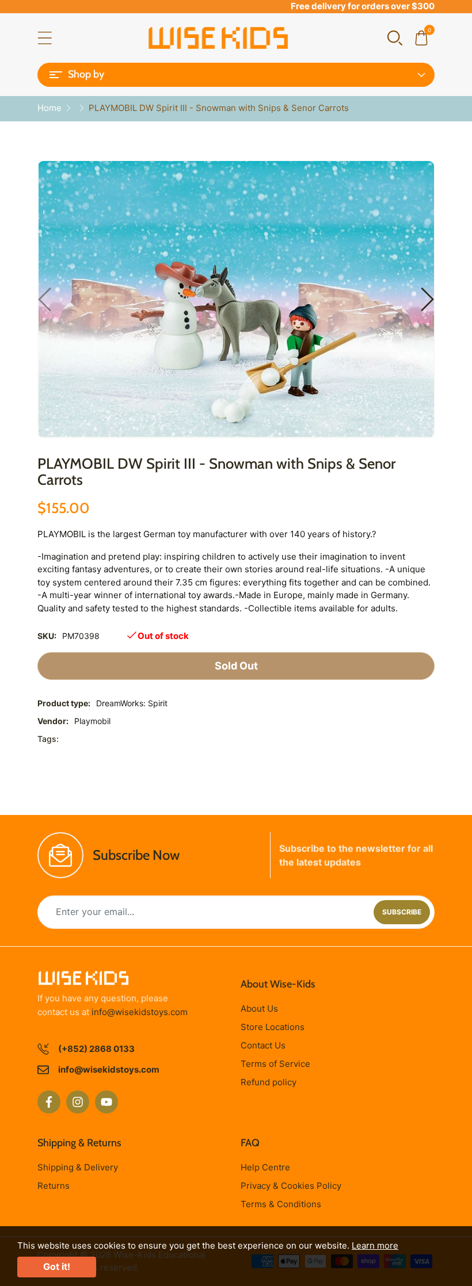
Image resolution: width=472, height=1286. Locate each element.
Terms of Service (275, 1063)
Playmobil (92, 721)
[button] (394, 37)
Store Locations (272, 1026)
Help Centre (265, 1167)
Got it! (56, 1266)
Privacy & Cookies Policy (291, 1185)
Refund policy (268, 1082)
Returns (53, 1185)
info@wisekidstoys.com (140, 1011)
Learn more (375, 1245)
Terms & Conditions (281, 1204)
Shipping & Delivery (77, 1167)
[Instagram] (77, 1101)
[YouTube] (106, 1101)
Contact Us (263, 1045)
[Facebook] (48, 1101)
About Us (259, 1008)
